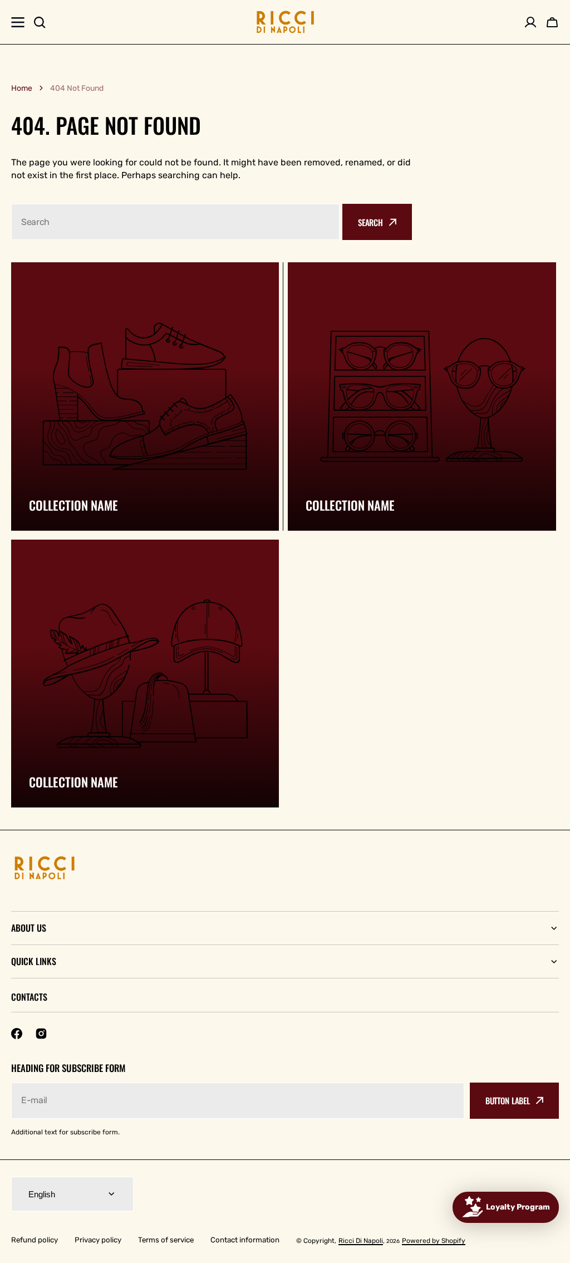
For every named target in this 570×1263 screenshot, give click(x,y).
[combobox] (175, 222)
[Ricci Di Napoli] (285, 22)
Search (370, 222)
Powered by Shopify (433, 1241)
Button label (507, 1100)
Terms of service (166, 1240)
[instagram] (41, 1033)
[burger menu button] (17, 22)
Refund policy (34, 1240)
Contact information (244, 1240)
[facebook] (16, 1033)
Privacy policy (98, 1240)
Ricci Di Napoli (360, 1241)
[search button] (39, 22)
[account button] (530, 22)
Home (21, 88)
